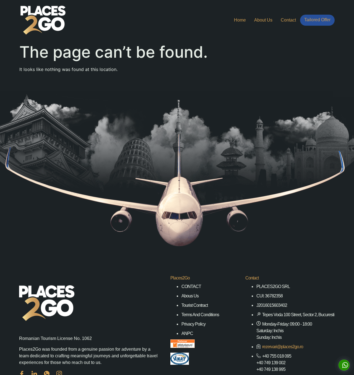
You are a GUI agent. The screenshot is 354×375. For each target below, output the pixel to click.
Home (240, 20)
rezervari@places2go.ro (282, 346)
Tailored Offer (317, 19)
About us (263, 20)
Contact (288, 20)
